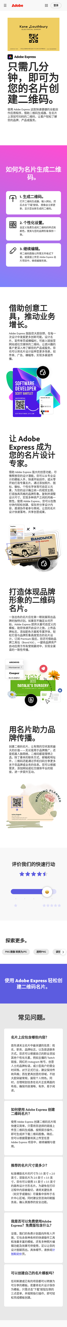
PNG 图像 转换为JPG (16, 951)
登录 (56, 5)
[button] (46, 5)
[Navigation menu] (5, 5)
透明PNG (41, 951)
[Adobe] (17, 5)
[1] (15, 905)
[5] (52, 905)
